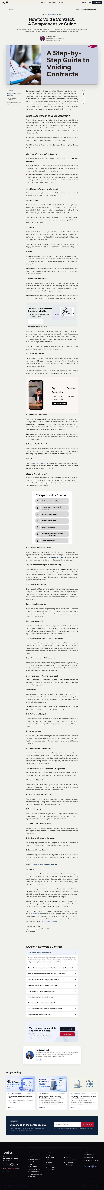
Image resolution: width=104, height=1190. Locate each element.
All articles (11, 9)
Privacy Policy (89, 1128)
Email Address (45, 929)
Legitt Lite (31, 1161)
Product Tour (51, 1165)
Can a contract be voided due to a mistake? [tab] (41, 1003)
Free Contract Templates (35, 1174)
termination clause (59, 557)
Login (89, 2)
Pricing (61, 2)
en (83, 2)
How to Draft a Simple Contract (45, 864)
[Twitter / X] (40, 1060)
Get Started (97, 2)
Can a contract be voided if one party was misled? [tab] (43, 979)
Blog (49, 1155)
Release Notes (51, 1169)
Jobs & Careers (69, 1162)
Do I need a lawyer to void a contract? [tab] (39, 1014)
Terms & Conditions (70, 1160)
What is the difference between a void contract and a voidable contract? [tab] (50, 968)
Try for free (67, 1034)
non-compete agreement (36, 463)
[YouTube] (17, 1164)
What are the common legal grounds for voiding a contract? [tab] (46, 974)
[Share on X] (83, 94)
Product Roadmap (52, 1167)
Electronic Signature (34, 1159)
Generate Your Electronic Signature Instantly (14, 103)
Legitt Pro (31, 1164)
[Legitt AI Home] (18, 2)
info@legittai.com (89, 1154)
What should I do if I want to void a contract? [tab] (41, 991)
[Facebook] (4, 1164)
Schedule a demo (30, 931)
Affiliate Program (70, 1165)
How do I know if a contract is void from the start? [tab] (43, 985)
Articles (77, 9)
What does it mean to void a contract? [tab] (40, 952)
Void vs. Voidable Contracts (11, 98)
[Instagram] (7, 1164)
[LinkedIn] (37, 1060)
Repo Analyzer (33, 1166)
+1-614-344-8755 (89, 1157)
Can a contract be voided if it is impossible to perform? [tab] (45, 1009)
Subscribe (86, 1124)
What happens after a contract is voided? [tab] (41, 997)
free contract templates (49, 921)
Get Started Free (60, 403)
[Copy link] (83, 103)
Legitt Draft (32, 1176)
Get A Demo (51, 1157)
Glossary (50, 1162)
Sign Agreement (35, 321)
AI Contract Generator (35, 1169)
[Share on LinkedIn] (83, 98)
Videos (49, 1160)
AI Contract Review (34, 1171)
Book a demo (66, 1029)
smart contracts (36, 914)
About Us (68, 1155)
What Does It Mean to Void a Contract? (14, 94)
